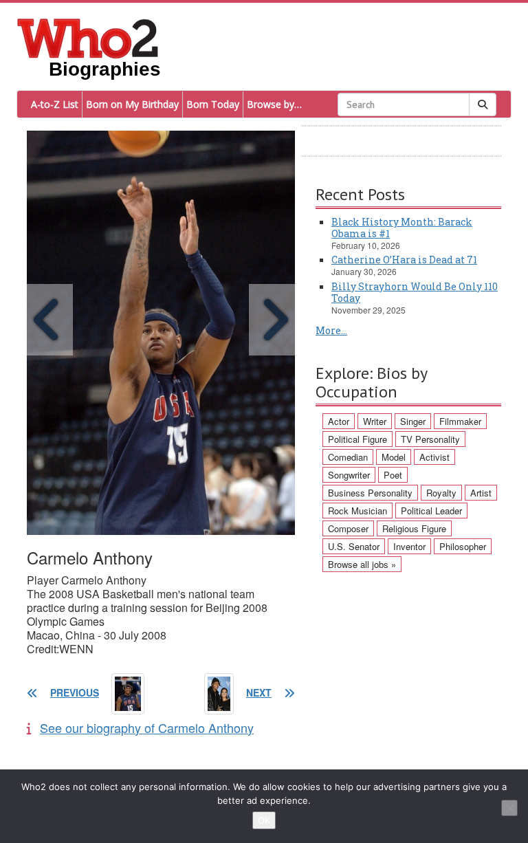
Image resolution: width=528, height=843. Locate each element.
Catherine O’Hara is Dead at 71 (404, 259)
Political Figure (357, 439)
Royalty (441, 492)
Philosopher (462, 546)
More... (331, 330)
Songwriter (349, 474)
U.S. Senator (354, 546)
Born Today (212, 104)
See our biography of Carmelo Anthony (147, 727)
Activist (434, 456)
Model (394, 456)
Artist (481, 492)
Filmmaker (460, 421)
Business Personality (370, 492)
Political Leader (431, 510)
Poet (393, 474)
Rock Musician (357, 510)
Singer (413, 421)
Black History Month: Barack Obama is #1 (401, 227)
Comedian (348, 456)
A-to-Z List (54, 104)
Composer (348, 528)
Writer (374, 421)
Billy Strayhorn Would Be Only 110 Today (414, 292)
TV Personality (430, 439)
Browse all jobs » (362, 564)
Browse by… (274, 104)
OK (264, 820)
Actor (338, 421)
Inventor (409, 546)
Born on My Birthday (132, 104)
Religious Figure (414, 528)
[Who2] (88, 37)
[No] (509, 808)
